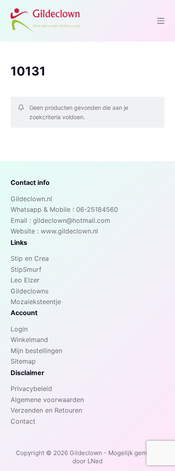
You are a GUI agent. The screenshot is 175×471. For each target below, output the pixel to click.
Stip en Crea (30, 258)
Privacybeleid (31, 388)
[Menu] (160, 20)
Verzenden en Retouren (46, 410)
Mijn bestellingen (36, 351)
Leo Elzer (25, 280)
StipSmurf (26, 269)
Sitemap (23, 361)
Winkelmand (29, 339)
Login (19, 329)
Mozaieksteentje (36, 302)
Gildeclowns (29, 291)
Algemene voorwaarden (47, 399)
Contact (23, 421)
